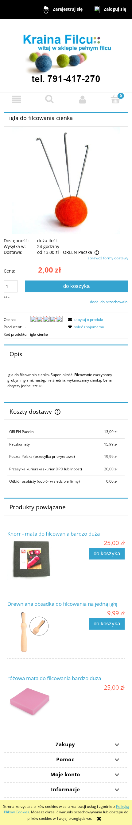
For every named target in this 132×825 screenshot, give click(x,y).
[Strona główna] (66, 55)
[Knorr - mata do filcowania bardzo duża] (36, 560)
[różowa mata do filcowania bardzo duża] (36, 701)
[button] (16, 99)
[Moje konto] (82, 99)
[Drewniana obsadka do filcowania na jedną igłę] (36, 632)
